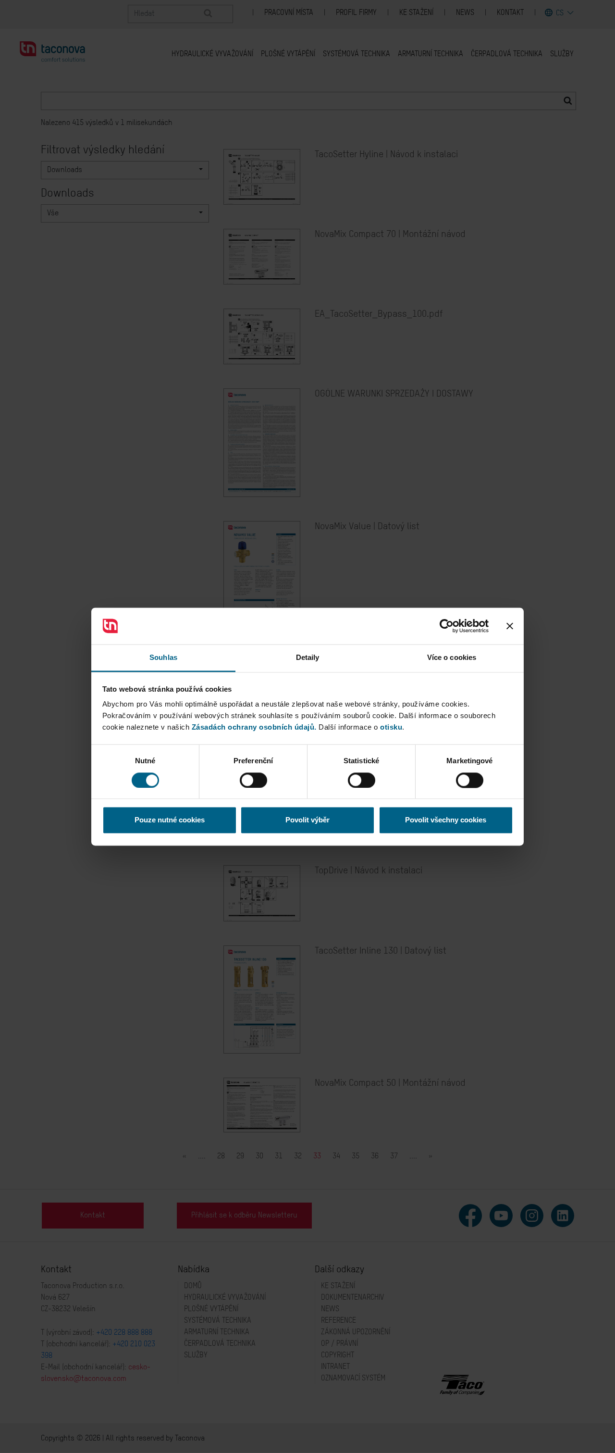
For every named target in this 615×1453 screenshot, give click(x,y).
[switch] (253, 780)
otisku (391, 727)
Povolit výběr (307, 820)
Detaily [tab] (308, 658)
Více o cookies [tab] (451, 658)
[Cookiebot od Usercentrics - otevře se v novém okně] (447, 626)
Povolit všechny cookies (445, 820)
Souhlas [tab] (163, 658)
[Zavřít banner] (509, 625)
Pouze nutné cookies (170, 820)
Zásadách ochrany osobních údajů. (254, 727)
